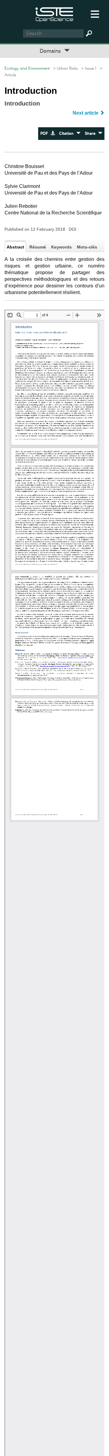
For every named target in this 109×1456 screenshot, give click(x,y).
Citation (67, 133)
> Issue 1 (87, 68)
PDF (45, 133)
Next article (86, 113)
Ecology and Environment (27, 68)
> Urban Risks (64, 68)
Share (91, 133)
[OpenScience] (54, 13)
